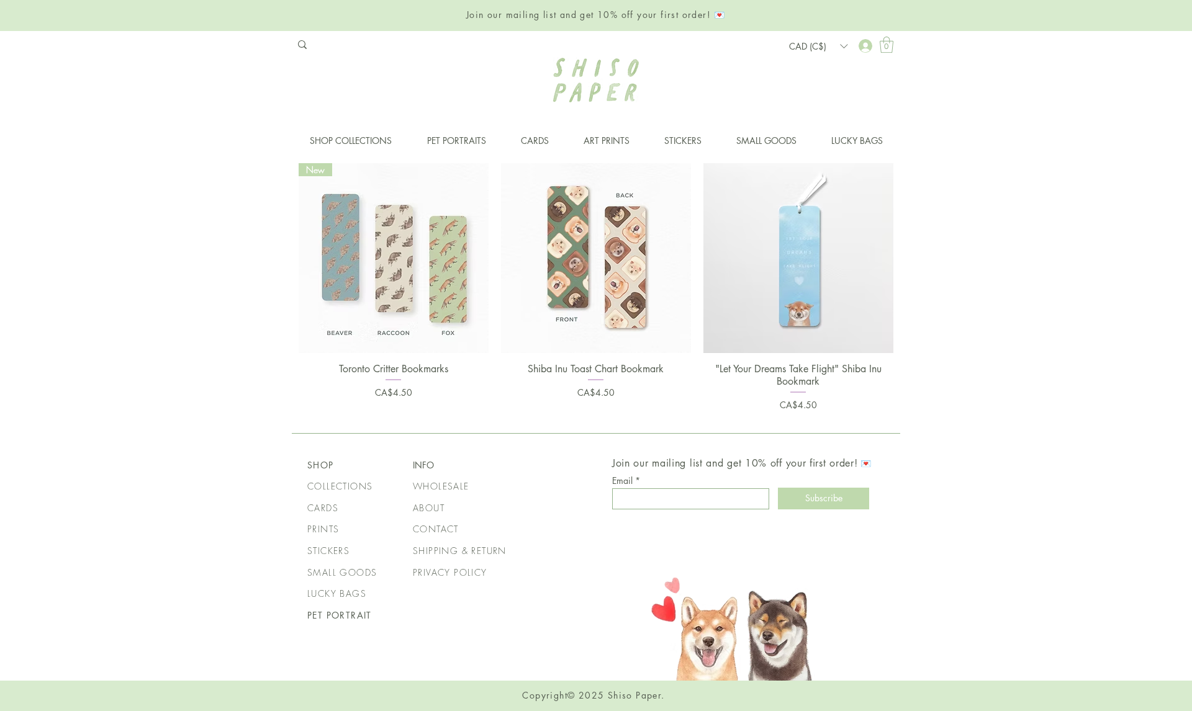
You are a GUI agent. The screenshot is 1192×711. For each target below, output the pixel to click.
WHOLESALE (441, 486)
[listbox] (818, 45)
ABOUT (429, 508)
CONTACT (436, 529)
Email (622, 480)
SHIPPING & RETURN (460, 551)
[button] (886, 45)
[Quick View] (596, 258)
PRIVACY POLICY (450, 572)
